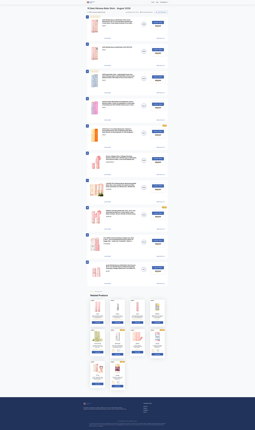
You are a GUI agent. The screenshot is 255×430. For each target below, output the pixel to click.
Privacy (145, 412)
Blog (157, 2)
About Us (145, 406)
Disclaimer (146, 410)
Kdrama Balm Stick (98, 291)
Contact (145, 408)
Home (152, 2)
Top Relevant (162, 12)
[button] (134, 38)
